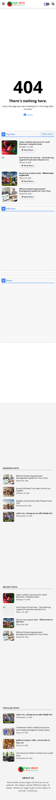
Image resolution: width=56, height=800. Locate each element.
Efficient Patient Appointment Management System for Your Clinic (35, 190)
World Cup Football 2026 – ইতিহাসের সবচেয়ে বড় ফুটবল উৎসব (36, 174)
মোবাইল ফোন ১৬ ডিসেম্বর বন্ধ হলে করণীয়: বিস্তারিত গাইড (34, 513)
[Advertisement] (28, 38)
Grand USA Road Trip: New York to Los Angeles (33, 489)
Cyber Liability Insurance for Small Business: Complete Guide (34, 143)
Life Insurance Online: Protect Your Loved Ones (34, 754)
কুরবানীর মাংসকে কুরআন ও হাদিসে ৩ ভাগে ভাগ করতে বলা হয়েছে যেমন (33, 741)
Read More (29, 150)
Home (30, 115)
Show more (47, 134)
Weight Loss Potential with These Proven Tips (34, 502)
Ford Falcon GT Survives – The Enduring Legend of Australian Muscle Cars (36, 159)
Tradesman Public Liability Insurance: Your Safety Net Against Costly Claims (33, 728)
